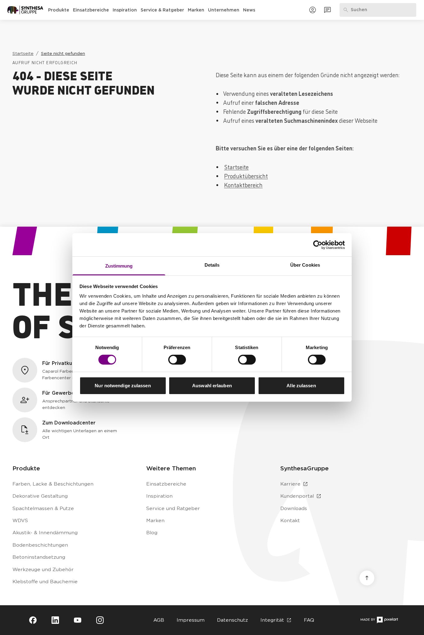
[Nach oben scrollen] (366, 578)
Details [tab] (212, 265)
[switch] (177, 360)
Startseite (236, 166)
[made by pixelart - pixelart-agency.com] (379, 620)
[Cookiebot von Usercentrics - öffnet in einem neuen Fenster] (318, 244)
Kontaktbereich (243, 184)
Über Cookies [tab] (305, 265)
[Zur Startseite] (25, 10)
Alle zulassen (301, 385)
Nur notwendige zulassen (123, 385)
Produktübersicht (246, 175)
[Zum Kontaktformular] (327, 10)
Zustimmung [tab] (119, 266)
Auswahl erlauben (212, 385)
